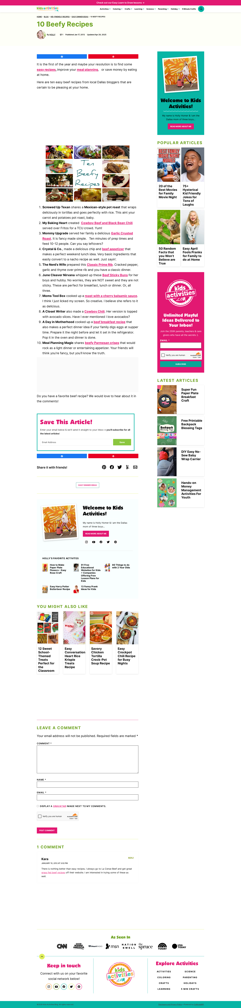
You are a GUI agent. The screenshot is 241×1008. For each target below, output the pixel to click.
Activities (104, 9)
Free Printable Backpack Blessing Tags (191, 424)
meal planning (87, 69)
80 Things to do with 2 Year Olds (121, 566)
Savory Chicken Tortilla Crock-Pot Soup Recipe (100, 656)
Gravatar (59, 806)
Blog (46, 17)
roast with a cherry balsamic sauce (111, 296)
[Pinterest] (115, 542)
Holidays (190, 983)
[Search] (201, 9)
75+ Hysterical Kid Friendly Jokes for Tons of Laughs (192, 195)
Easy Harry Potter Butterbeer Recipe (60, 587)
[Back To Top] (42, 956)
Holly (52, 34)
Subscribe (180, 364)
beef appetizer (113, 249)
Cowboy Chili (94, 311)
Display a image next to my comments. (73, 806)
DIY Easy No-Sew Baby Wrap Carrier (191, 455)
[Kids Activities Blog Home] (48, 9)
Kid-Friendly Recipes (60, 17)
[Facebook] (101, 542)
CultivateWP (199, 1004)
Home (39, 17)
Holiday (174, 9)
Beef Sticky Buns (115, 275)
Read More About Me (95, 534)
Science (150, 9)
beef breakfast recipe (109, 322)
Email (41, 792)
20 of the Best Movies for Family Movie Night (168, 191)
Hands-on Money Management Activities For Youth (191, 490)
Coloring (116, 9)
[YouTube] (94, 542)
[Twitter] (108, 542)
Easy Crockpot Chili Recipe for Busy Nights (126, 656)
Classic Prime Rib (100, 264)
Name (41, 779)
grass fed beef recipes (53, 872)
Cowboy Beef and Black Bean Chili (107, 223)
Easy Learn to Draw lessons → (128, 2)
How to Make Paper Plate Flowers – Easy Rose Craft (58, 569)
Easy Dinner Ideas (80, 17)
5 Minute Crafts (189, 9)
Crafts (127, 9)
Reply (131, 858)
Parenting (162, 9)
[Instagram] (86, 542)
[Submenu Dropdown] (110, 9)
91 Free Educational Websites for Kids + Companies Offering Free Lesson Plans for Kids (91, 573)
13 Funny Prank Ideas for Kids (89, 587)
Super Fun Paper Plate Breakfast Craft (189, 395)
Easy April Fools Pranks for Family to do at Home (192, 254)
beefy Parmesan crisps (102, 343)
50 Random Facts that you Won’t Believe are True (167, 256)
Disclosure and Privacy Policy (170, 1004)
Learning (138, 9)
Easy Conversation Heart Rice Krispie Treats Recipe (75, 658)
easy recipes (46, 69)
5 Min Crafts (190, 989)
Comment (44, 743)
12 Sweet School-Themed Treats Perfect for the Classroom (46, 659)
